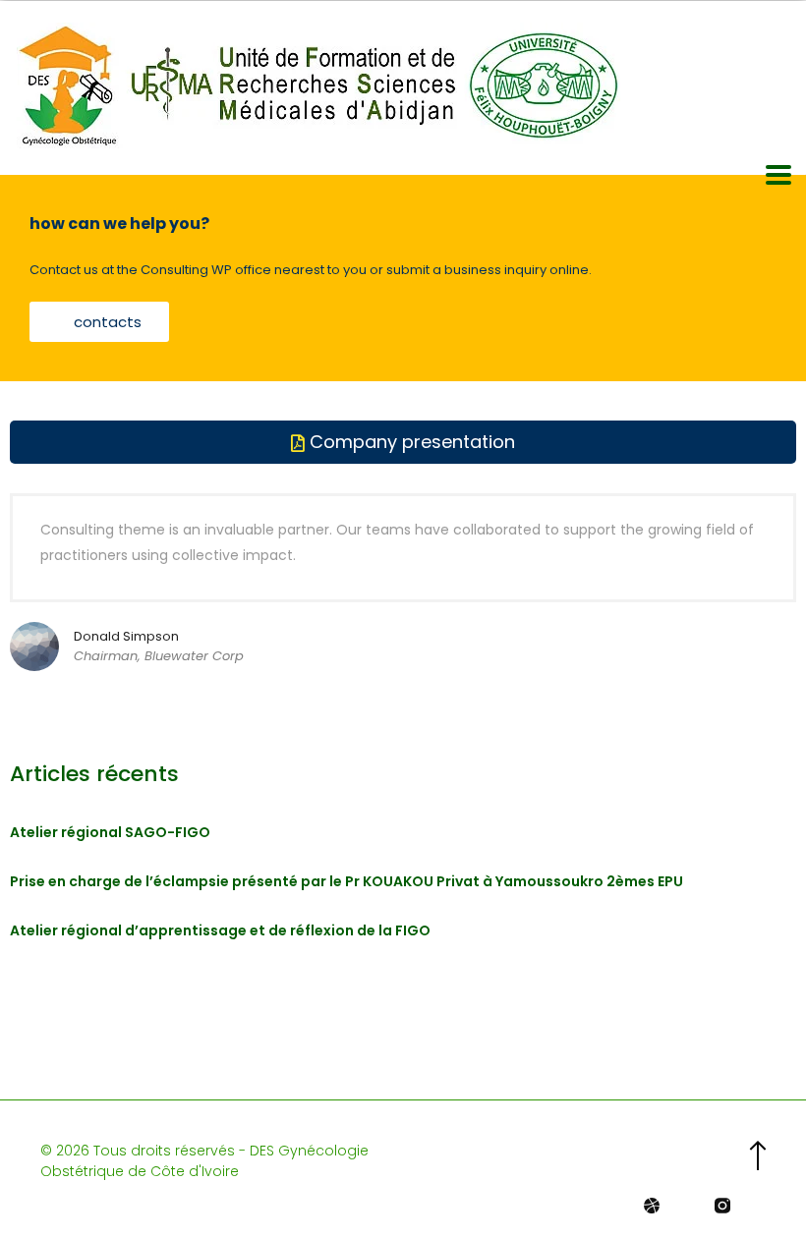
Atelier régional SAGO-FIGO (110, 832)
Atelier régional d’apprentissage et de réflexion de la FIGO (220, 930)
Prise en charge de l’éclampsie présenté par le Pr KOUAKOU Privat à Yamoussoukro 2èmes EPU (346, 881)
